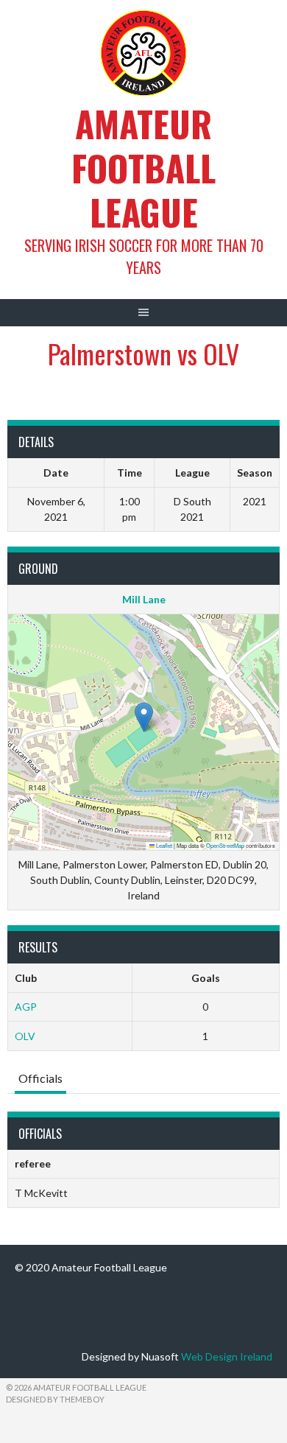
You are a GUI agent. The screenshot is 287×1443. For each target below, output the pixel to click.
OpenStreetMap (225, 845)
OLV (25, 1036)
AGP (26, 1006)
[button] (144, 717)
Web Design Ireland (226, 1356)
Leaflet (163, 845)
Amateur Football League (143, 167)
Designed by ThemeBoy (55, 1399)
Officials (40, 1078)
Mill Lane (144, 599)
